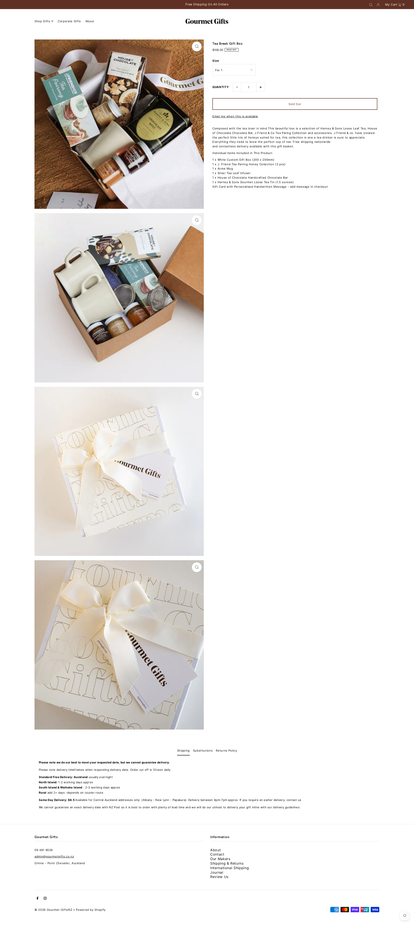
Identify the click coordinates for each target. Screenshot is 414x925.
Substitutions (203, 750)
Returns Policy (226, 750)
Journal (216, 872)
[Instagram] (45, 899)
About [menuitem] (89, 21)
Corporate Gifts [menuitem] (69, 21)
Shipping (183, 750)
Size (215, 60)
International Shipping (229, 868)
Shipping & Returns (227, 863)
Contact (217, 854)
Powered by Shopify (91, 909)
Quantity (220, 87)
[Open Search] (370, 4)
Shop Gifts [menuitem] (42, 21)
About (215, 850)
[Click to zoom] (197, 46)
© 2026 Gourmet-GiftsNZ (53, 909)
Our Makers (220, 859)
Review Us (219, 877)
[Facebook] (37, 899)
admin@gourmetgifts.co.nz (54, 856)
